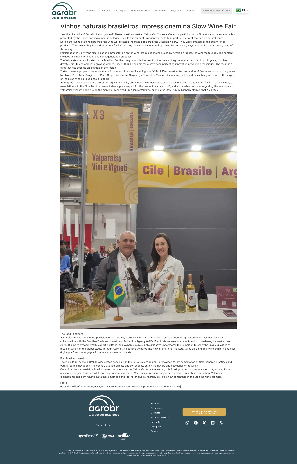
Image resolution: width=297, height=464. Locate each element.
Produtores (105, 10)
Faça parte (176, 10)
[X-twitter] (204, 423)
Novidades (160, 10)
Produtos (90, 10)
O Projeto (121, 10)
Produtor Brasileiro (140, 10)
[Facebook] (196, 423)
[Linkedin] (213, 423)
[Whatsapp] (221, 423)
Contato (191, 10)
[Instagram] (187, 423)
